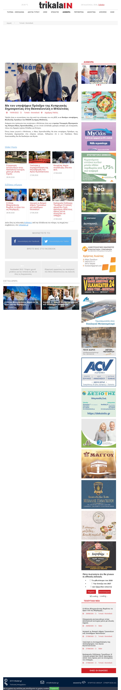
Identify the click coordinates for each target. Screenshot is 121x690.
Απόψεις (103, 12)
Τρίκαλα (101, 5)
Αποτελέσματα (104, 592)
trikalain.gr (23, 225)
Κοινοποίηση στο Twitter (59, 241)
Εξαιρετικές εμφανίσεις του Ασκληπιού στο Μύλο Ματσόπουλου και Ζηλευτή (59, 270)
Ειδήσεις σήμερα (13, 184)
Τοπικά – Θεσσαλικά (15, 12)
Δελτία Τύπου (33, 12)
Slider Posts (11, 147)
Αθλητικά (91, 12)
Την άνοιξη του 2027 (102, 583)
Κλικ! (112, 12)
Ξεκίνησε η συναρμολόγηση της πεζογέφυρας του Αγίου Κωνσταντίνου (96, 644)
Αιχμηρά (66, 12)
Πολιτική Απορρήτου (18, 684)
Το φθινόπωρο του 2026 (102, 580)
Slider (100, 626)
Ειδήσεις (28, 222)
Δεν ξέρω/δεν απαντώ (102, 587)
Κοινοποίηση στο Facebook (28, 241)
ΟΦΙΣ (45, 12)
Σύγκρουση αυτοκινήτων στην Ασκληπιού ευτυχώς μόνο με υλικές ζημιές (98, 621)
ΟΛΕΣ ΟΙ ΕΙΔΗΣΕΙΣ (99, 670)
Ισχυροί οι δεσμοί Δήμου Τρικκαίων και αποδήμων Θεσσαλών (60, 303)
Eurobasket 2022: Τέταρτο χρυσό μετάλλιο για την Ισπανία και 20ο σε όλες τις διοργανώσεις (23, 271)
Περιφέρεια (79, 12)
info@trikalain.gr (52, 683)
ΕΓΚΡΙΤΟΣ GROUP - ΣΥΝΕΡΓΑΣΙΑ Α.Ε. (102, 683)
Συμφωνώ (54, 688)
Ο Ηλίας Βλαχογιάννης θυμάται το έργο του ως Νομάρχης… (21, 303)
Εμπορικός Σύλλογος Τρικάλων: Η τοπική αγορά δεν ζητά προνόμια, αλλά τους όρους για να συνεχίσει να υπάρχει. (98, 657)
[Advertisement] (60, 42)
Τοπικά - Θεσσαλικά (31, 112)
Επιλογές (55, 12)
